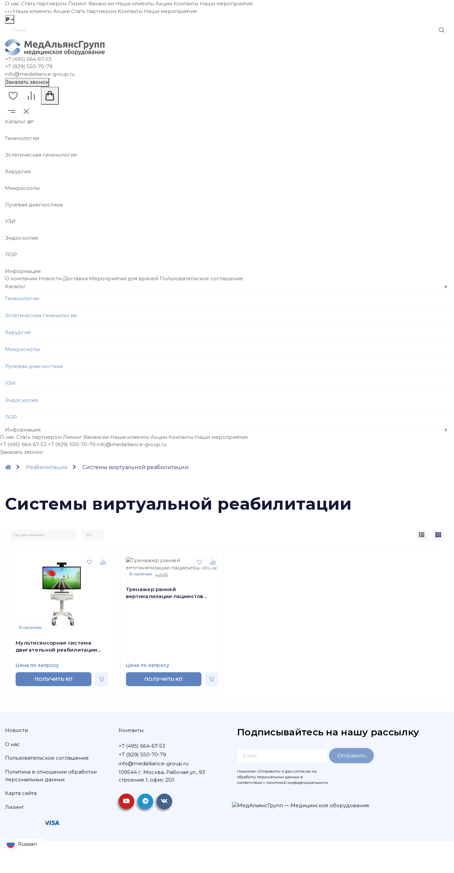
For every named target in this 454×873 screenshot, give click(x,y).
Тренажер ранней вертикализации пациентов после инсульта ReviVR (164, 593)
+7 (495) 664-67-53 (28, 59)
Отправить (351, 755)
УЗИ (10, 221)
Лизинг (77, 3)
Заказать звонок (27, 82)
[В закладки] (89, 562)
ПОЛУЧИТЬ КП (53, 679)
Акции (164, 3)
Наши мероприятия (226, 3)
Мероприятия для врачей (123, 278)
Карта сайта (21, 793)
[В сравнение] (102, 562)
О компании (21, 278)
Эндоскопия (21, 238)
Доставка (75, 278)
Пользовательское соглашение (201, 278)
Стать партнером (43, 3)
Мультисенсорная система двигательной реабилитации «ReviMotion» (56, 646)
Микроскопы (22, 188)
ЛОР (11, 254)
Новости (50, 278)
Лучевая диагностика (33, 204)
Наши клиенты (134, 3)
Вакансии (101, 3)
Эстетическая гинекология (41, 155)
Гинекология (22, 138)
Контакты (185, 3)
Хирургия (18, 171)
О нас (12, 3)
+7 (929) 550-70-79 (29, 66)
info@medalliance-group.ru (40, 74)
